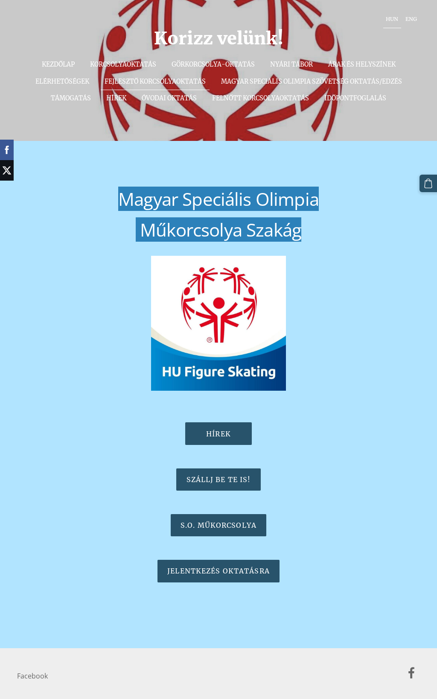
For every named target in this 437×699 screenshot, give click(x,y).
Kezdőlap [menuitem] (58, 64)
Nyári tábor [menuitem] (291, 64)
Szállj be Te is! (218, 479)
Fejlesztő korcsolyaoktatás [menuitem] (155, 81)
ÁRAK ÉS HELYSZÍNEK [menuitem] (362, 64)
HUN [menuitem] (392, 19)
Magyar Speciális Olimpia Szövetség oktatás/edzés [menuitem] (311, 81)
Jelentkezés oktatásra (218, 571)
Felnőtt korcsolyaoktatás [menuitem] (260, 98)
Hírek (218, 434)
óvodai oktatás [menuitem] (169, 98)
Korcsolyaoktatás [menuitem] (123, 64)
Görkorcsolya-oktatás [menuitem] (213, 64)
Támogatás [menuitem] (71, 98)
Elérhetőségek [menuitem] (62, 81)
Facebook (32, 676)
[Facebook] (411, 672)
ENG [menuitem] (411, 19)
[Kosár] (428, 183)
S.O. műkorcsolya (218, 525)
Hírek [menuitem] (116, 98)
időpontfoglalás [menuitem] (355, 98)
